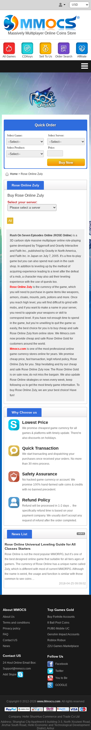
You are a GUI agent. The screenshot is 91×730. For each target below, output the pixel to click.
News (6, 646)
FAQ (5, 634)
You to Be (61, 678)
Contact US (10, 640)
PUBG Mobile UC (58, 628)
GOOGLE (61, 685)
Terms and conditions (16, 622)
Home (14, 174)
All (10, 220)
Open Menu (84, 65)
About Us (8, 616)
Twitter (59, 671)
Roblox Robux (56, 640)
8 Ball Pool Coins (58, 622)
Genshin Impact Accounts (63, 634)
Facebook (61, 664)
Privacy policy (11, 628)
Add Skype (10, 674)
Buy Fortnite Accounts (61, 616)
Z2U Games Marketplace (63, 646)
